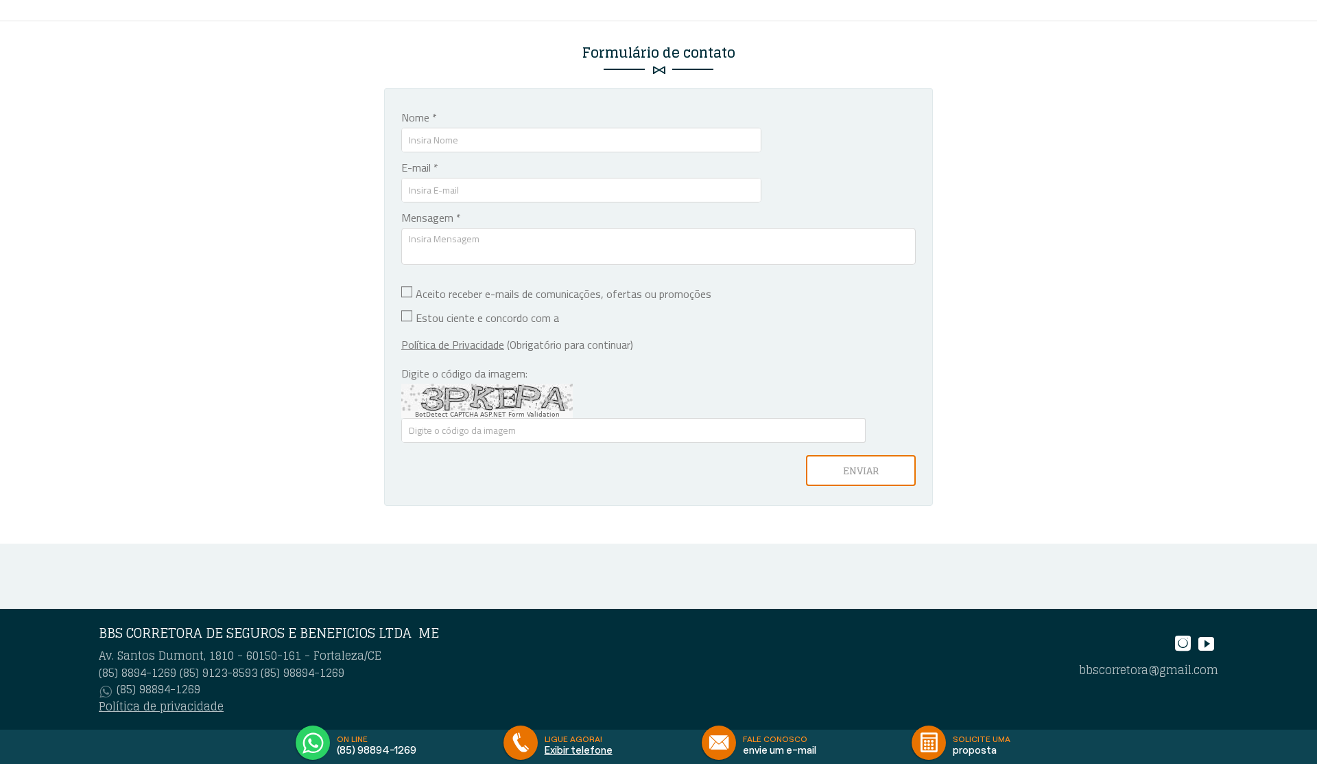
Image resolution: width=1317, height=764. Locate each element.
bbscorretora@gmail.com (1148, 670)
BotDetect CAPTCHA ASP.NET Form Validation (487, 414)
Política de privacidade (161, 706)
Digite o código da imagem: (464, 373)
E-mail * (419, 167)
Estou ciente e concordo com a (487, 317)
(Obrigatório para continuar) (517, 344)
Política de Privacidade (452, 344)
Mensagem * (431, 217)
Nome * (419, 117)
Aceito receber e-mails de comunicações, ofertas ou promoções (563, 293)
